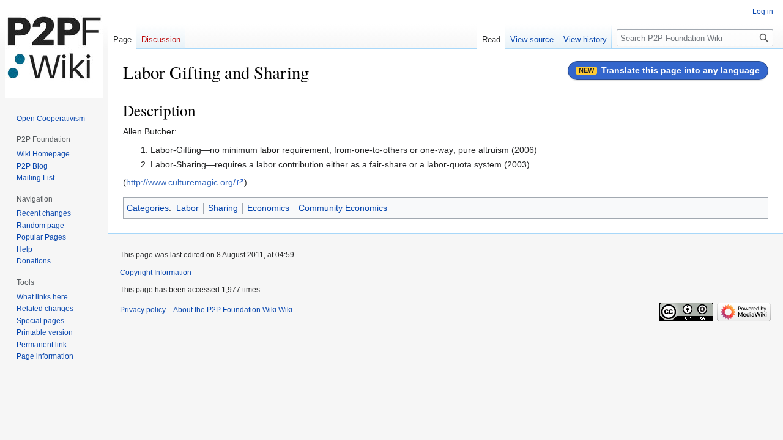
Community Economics (343, 208)
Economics (268, 208)
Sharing (223, 208)
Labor (187, 208)
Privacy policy (143, 310)
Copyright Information (155, 272)
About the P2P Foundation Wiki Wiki (232, 310)
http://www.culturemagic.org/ (181, 182)
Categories (148, 208)
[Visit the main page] (54, 49)
